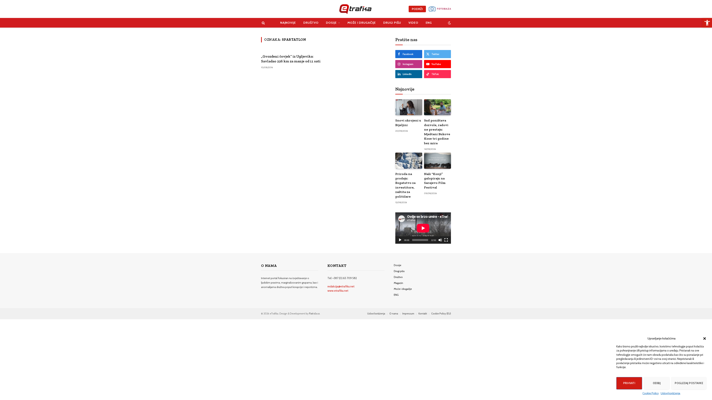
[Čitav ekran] (446, 240)
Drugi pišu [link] (392, 22)
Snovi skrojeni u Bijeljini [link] (408, 122)
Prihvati (629, 383)
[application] (423, 228)
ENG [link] (429, 22)
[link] (707, 23)
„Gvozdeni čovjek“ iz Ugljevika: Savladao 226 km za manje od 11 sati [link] (291, 59)
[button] (704, 338)
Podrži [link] (417, 9)
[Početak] (400, 240)
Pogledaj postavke (689, 383)
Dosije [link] (331, 22)
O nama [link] (393, 313)
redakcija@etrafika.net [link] (341, 286)
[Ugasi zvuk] (440, 240)
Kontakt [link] (422, 313)
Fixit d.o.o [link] (314, 313)
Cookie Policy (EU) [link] (441, 313)
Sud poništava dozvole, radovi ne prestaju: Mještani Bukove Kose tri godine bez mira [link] (437, 131)
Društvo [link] (311, 22)
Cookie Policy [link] (650, 393)
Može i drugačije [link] (361, 22)
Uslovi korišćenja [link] (670, 393)
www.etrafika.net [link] (337, 290)
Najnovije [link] (288, 22)
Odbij (657, 383)
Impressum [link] (408, 313)
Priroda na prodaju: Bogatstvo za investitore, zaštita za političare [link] (405, 185)
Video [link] (413, 22)
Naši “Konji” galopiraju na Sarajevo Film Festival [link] (435, 180)
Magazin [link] (398, 283)
